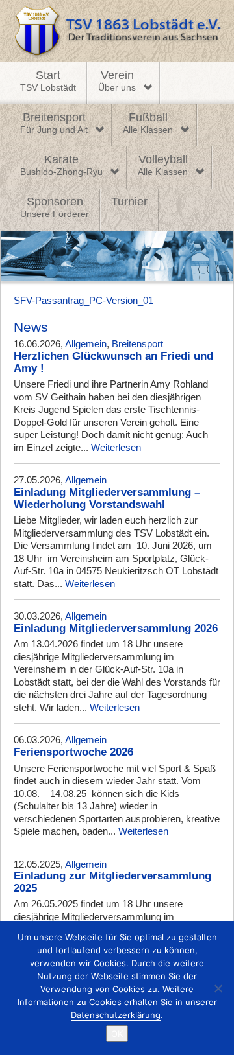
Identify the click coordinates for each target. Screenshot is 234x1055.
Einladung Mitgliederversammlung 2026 (116, 628)
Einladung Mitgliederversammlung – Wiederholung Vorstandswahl (107, 498)
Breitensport (54, 123)
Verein (117, 81)
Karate (61, 165)
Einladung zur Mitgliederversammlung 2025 (112, 882)
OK (117, 1033)
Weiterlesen (116, 447)
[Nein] (217, 988)
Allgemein (86, 343)
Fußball (148, 123)
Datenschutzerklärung (116, 1015)
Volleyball (163, 165)
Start (48, 81)
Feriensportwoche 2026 (73, 752)
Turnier (129, 201)
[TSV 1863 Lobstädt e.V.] (117, 31)
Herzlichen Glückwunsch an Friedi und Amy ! (113, 362)
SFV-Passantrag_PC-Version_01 (83, 300)
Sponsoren (54, 207)
